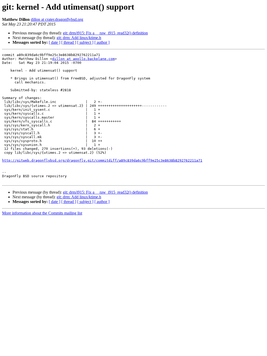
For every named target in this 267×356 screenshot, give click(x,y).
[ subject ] (85, 42)
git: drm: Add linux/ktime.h (79, 37)
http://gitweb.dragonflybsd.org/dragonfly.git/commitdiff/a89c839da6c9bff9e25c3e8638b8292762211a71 (102, 160)
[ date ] (54, 42)
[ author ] (102, 42)
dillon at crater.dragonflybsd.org (57, 19)
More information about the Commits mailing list (42, 213)
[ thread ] (68, 42)
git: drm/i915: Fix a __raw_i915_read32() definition (105, 33)
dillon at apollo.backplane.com (83, 59)
